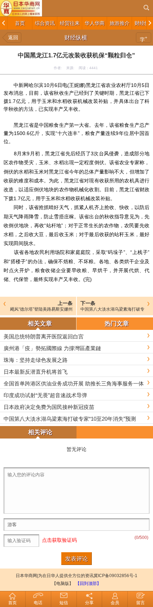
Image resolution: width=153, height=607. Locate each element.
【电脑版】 (62, 583)
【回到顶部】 (88, 583)
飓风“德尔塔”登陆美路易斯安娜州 (41, 309)
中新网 (21, 85)
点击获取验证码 (59, 540)
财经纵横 (75, 38)
